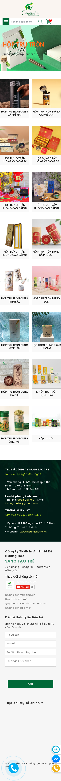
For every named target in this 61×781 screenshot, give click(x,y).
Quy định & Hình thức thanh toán (26, 604)
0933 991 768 (25, 500)
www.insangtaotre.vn (33, 532)
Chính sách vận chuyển (20, 595)
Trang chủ (9, 54)
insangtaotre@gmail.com (21, 503)
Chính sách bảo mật (18, 608)
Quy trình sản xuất (17, 599)
